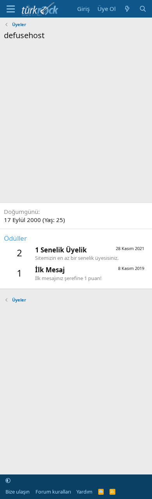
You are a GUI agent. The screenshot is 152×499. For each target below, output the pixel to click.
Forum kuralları (53, 491)
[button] (8, 480)
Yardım (84, 491)
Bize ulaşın (17, 491)
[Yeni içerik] (127, 9)
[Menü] (11, 9)
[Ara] (142, 9)
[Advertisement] (76, 121)
